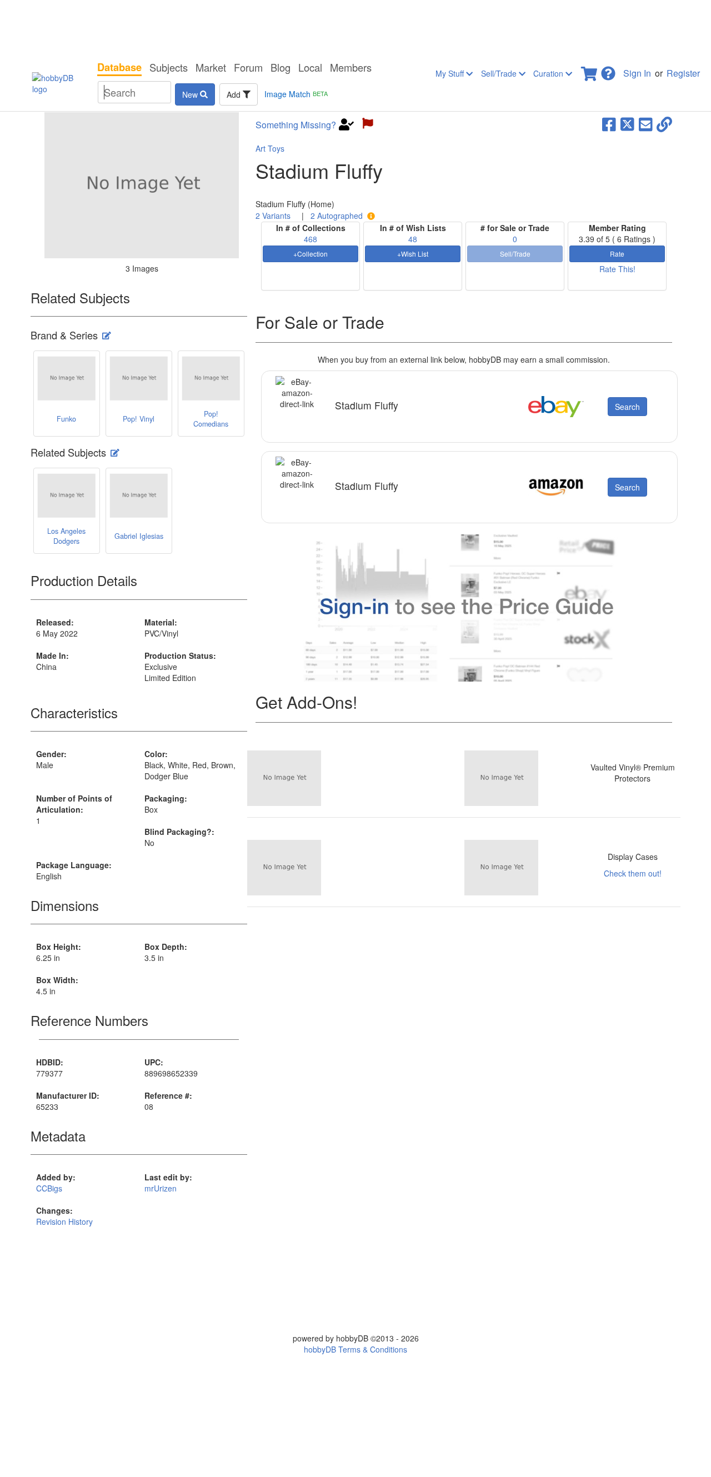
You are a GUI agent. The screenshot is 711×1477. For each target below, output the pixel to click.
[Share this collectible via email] (646, 123)
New (191, 94)
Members (351, 67)
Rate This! (617, 268)
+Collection (310, 253)
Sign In (637, 73)
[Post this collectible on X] (627, 123)
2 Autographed (337, 215)
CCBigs (49, 1188)
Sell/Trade (500, 73)
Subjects (168, 67)
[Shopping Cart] (590, 70)
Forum (248, 67)
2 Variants (273, 215)
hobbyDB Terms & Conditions (355, 1349)
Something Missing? (296, 125)
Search (627, 406)
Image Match (296, 93)
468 (310, 238)
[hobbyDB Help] (608, 70)
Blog (281, 67)
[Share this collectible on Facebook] (609, 123)
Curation (549, 73)
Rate (617, 253)
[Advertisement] (355, 28)
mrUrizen (160, 1188)
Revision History (64, 1221)
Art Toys (270, 148)
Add (235, 94)
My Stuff (450, 73)
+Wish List (412, 253)
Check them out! (633, 873)
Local (310, 67)
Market (211, 67)
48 (412, 238)
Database (119, 67)
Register (683, 73)
